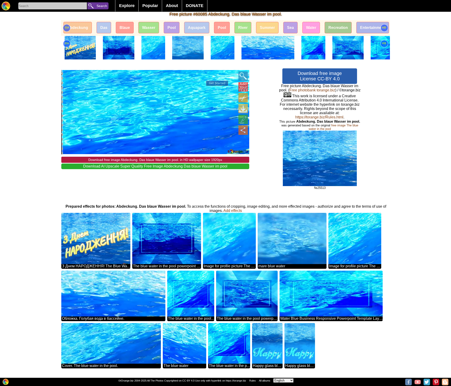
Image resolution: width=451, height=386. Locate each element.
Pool (171, 28)
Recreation (338, 28)
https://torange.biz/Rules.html (319, 117)
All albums (264, 380)
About (172, 5)
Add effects (232, 211)
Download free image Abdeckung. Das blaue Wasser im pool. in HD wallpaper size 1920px (155, 160)
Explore (127, 5)
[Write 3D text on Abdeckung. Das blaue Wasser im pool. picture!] (243, 87)
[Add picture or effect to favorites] (67, 76)
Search (102, 6)
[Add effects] (243, 119)
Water (311, 28)
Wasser (148, 28)
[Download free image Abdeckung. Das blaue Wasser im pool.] (243, 108)
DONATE (194, 5)
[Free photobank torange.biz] (6, 6)
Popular (150, 5)
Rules (252, 380)
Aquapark (197, 28)
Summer (267, 28)
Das (103, 28)
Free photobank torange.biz (312, 90)
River (243, 28)
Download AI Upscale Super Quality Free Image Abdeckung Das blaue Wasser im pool (155, 166)
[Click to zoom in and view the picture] (243, 76)
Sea (290, 28)
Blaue (125, 28)
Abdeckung (77, 28)
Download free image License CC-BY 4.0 (320, 76)
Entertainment (372, 28)
